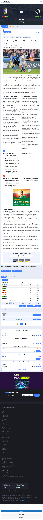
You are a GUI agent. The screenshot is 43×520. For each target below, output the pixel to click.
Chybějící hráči (18, 37)
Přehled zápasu (5, 26)
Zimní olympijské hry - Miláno (7, 457)
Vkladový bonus (19, 484)
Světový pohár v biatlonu (6, 428)
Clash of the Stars (5, 431)
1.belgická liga (27, 22)
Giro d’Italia (4, 427)
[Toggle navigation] (41, 2)
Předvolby (21, 517)
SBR (11, 276)
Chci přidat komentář (6, 270)
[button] (41, 505)
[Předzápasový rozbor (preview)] (37, 333)
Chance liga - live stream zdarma (8, 462)
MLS (3, 423)
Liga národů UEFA (5, 440)
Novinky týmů (6, 37)
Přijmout (21, 511)
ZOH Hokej (4, 409)
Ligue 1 (3, 448)
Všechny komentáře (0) (17, 270)
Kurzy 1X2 (4, 276)
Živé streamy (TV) (5, 477)
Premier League (5, 442)
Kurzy (18, 26)
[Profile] (26, 2)
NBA (3, 421)
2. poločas (16, 279)
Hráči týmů (12, 37)
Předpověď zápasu (26, 37)
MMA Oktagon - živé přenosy (7, 465)
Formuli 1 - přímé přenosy (6, 466)
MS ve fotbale (4, 436)
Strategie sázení (5, 475)
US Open (3, 420)
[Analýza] (40, 333)
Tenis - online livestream (6, 463)
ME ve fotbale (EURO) (6, 437)
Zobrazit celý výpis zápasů (21, 369)
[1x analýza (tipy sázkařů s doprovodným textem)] (40, 333)
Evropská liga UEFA (5, 438)
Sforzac (5, 29)
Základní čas (5, 279)
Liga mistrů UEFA (5, 441)
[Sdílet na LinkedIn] (39, 32)
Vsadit (22, 306)
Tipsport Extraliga (5, 415)
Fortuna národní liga (5, 450)
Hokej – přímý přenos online (7, 459)
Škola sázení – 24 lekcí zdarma (7, 473)
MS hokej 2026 (5, 411)
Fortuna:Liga (4, 449)
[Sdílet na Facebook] (36, 32)
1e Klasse (21, 21)
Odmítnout (21, 514)
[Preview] (37, 333)
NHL (3, 412)
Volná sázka (5, 484)
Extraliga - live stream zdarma (7, 461)
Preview (12, 26)
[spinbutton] (11, 303)
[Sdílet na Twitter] (38, 32)
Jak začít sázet (5, 472)
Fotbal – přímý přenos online (7, 458)
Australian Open (5, 416)
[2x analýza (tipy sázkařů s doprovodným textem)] (40, 348)
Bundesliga (4, 444)
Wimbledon (4, 417)
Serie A (3, 446)
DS (14, 276)
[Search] (24, 2)
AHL (3, 413)
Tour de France (5, 424)
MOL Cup (3, 452)
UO (8, 276)
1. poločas (10, 279)
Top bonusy (4, 481)
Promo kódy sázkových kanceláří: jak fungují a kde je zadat (13, 476)
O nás (23, 500)
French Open (4, 419)
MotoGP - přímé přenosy (6, 467)
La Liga (3, 445)
